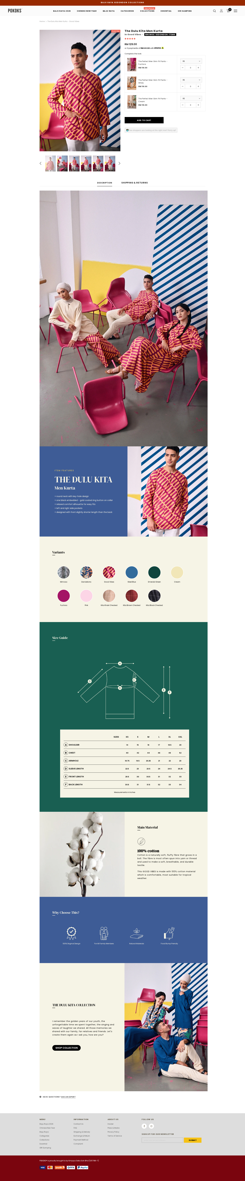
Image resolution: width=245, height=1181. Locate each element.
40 (127, 753)
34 (180, 784)
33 (180, 776)
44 (148, 753)
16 (148, 745)
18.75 (127, 761)
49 (169, 753)
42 (138, 753)
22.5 (127, 769)
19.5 (138, 761)
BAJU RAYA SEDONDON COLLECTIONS (122, 2)
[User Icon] (221, 11)
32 (170, 776)
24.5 (170, 769)
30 (138, 776)
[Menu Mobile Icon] (235, 11)
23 (180, 761)
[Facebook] (144, 1126)
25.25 (180, 769)
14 (127, 745)
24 (159, 769)
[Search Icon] (214, 10)
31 (159, 776)
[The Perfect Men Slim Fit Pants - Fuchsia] (131, 64)
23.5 (148, 769)
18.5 (169, 745)
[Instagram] (151, 1126)
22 (170, 761)
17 (159, 745)
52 (180, 753)
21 (159, 761)
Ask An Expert (68, 1097)
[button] (130, 38)
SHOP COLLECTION (66, 1048)
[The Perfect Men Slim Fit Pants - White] (131, 83)
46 (159, 753)
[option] (80, 90)
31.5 (148, 784)
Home (42, 21)
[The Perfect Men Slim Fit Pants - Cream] (131, 102)
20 (180, 745)
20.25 (148, 761)
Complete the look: (133, 53)
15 (138, 745)
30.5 (148, 776)
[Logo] (24, 10)
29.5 (127, 776)
